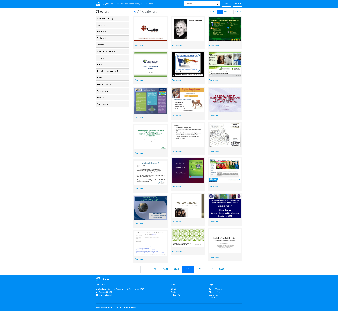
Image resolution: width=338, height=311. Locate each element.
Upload (226, 4)
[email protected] (105, 295)
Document (139, 45)
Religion (100, 45)
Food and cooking (105, 18)
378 (236, 12)
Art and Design (104, 84)
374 (214, 12)
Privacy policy (214, 292)
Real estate (102, 38)
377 (230, 12)
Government (103, 104)
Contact (174, 292)
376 (225, 12)
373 (209, 12)
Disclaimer (213, 298)
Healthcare (102, 32)
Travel (99, 78)
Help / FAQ (175, 295)
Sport (99, 65)
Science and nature (106, 51)
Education (101, 25)
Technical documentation (108, 71)
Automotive (102, 91)
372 (203, 12)
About (173, 289)
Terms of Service (215, 289)
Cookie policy (214, 295)
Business (101, 97)
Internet (100, 58)
